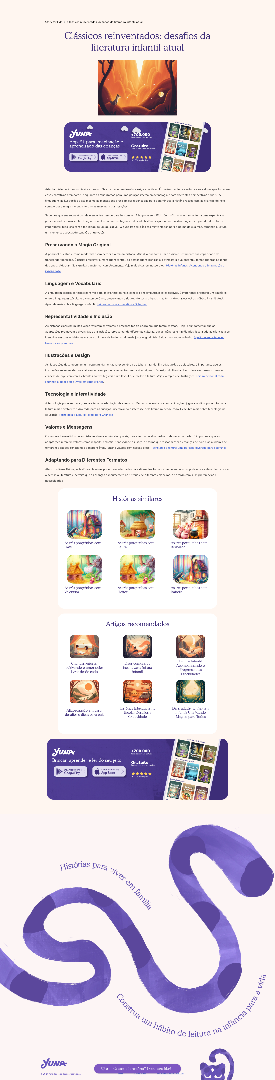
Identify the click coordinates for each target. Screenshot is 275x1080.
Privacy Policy (140, 1073)
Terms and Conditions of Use (170, 1073)
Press (120, 1073)
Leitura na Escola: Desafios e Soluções (122, 304)
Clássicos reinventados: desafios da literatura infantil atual (105, 22)
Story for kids (53, 22)
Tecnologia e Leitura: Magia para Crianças (86, 415)
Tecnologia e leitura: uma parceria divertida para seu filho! (188, 448)
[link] (83, 157)
